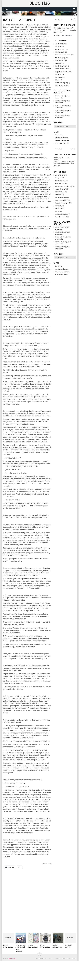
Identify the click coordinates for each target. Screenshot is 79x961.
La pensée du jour (61, 69)
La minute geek (60, 66)
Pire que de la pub (61, 83)
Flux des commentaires (62, 140)
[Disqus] (27, 903)
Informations (41, 959)
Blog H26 (39, 3)
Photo (57, 80)
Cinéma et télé (59, 52)
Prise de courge (60, 85)
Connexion (58, 135)
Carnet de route (60, 49)
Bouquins (58, 46)
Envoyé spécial (59, 60)
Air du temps (59, 44)
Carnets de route (69, 959)
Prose (57, 959)
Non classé (58, 77)
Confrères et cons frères (62, 55)
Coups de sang (60, 57)
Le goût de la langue (61, 71)
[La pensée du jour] (70, 938)
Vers (50, 959)
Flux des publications (61, 138)
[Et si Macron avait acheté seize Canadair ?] (21, 938)
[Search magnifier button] (74, 19)
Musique (58, 74)
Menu (6, 9)
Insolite (57, 63)
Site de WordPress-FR (62, 143)
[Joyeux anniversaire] (8, 938)
